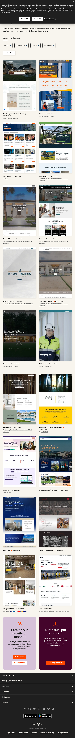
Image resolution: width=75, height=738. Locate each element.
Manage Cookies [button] (63, 733)
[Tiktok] (53, 709)
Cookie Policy (5, 13)
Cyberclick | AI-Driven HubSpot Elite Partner (19, 304)
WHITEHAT (44, 432)
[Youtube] (34, 709)
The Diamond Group (11, 118)
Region (6, 45)
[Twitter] (39, 709)
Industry (34, 45)
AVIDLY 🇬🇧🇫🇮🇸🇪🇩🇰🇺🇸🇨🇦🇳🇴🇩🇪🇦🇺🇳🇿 (15, 611)
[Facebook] (25, 709)
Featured (16, 38)
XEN (6, 179)
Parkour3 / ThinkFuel (47, 116)
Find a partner (19, 663)
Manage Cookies (49, 19)
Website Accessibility (47, 733)
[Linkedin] (44, 709)
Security (34, 733)
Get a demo (19, 657)
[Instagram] (30, 709)
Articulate (8, 492)
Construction (8, 53)
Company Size (20, 45)
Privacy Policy (23, 733)
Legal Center (11, 733)
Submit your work (55, 663)
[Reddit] (48, 709)
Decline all (37, 19)
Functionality (48, 45)
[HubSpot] (37, 724)
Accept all (24, 19)
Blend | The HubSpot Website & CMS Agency (55, 611)
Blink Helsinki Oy (46, 366)
